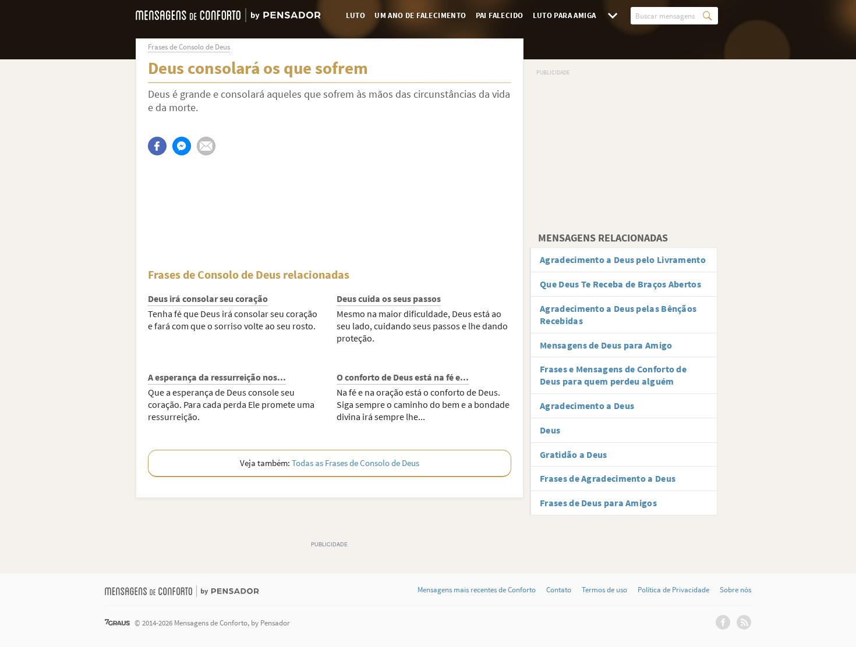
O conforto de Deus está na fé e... (403, 377)
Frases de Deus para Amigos (598, 503)
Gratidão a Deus (573, 454)
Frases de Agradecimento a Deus (607, 478)
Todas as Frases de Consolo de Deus (355, 462)
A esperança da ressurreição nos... (217, 377)
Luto (356, 15)
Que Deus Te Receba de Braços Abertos (620, 284)
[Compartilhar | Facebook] (157, 146)
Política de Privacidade (673, 590)
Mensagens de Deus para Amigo (606, 345)
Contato (558, 590)
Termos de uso (604, 590)
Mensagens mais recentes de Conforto (477, 590)
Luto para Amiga (564, 15)
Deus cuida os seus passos (389, 298)
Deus (550, 430)
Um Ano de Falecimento (420, 15)
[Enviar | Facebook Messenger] (181, 146)
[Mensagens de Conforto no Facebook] (723, 622)
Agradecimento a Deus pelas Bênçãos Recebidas (618, 314)
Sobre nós (735, 590)
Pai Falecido (499, 15)
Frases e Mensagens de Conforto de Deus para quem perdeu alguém (613, 375)
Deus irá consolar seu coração (208, 298)
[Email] (206, 146)
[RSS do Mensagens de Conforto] (744, 622)
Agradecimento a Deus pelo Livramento (623, 259)
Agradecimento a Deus (587, 405)
